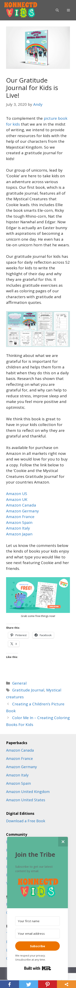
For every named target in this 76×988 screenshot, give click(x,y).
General (19, 683)
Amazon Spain (19, 522)
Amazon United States (25, 799)
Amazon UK (16, 499)
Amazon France (20, 516)
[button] (37, 888)
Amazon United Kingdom (28, 791)
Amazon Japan (19, 534)
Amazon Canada (21, 505)
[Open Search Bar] (57, 10)
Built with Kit (37, 968)
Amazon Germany (22, 511)
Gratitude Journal (28, 690)
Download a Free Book (25, 820)
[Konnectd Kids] (20, 10)
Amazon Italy (18, 528)
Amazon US (16, 493)
